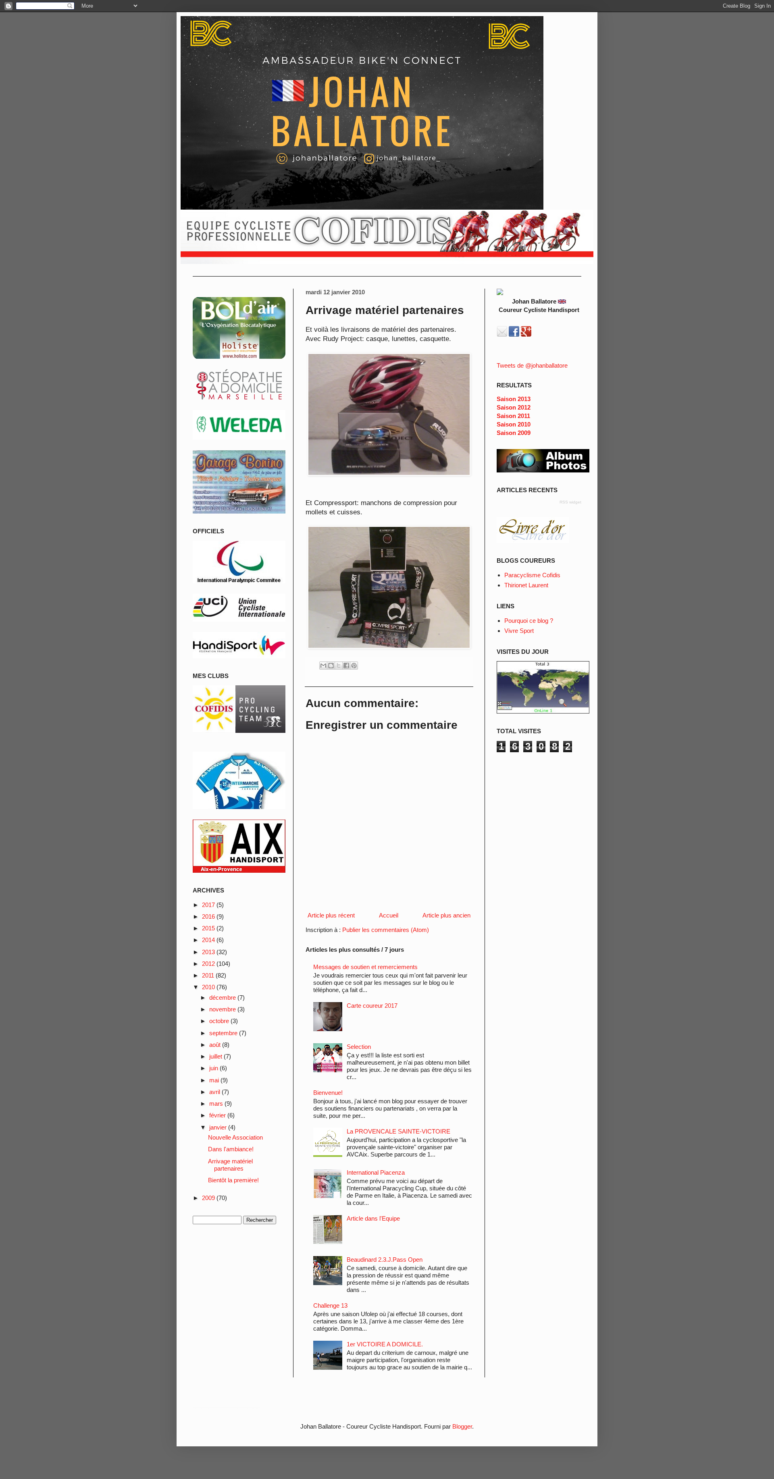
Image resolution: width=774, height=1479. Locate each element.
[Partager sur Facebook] (346, 665)
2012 (209, 963)
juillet (216, 1056)
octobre (220, 1020)
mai (215, 1080)
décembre (223, 997)
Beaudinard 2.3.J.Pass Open (384, 1259)
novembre (223, 1009)
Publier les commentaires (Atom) (385, 929)
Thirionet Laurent (526, 585)
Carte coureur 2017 (372, 1005)
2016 (209, 916)
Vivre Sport (519, 630)
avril (215, 1091)
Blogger (462, 1426)
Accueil (388, 915)
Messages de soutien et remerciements (365, 966)
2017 (209, 904)
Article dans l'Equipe (373, 1218)
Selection (359, 1046)
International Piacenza (376, 1172)
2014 (209, 939)
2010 (209, 987)
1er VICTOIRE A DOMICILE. (385, 1344)
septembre (224, 1033)
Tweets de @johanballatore (532, 365)
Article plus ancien (446, 915)
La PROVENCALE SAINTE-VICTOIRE (398, 1131)
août (215, 1044)
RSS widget (570, 502)
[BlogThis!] (331, 665)
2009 (209, 1197)
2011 (209, 975)
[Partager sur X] (339, 665)
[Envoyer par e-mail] (323, 665)
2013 (209, 952)
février (218, 1115)
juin (214, 1068)
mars (217, 1103)
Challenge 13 (330, 1305)
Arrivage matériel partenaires (230, 1165)
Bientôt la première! (233, 1180)
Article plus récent (331, 915)
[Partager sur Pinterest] (354, 665)
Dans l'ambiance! (231, 1149)
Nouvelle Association (235, 1137)
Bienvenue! (328, 1092)
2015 (209, 928)
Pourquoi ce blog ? (528, 620)
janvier (218, 1127)
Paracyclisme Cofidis (532, 575)
